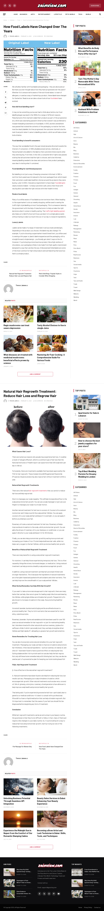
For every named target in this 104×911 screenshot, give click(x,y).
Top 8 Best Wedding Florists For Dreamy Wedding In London (87, 474)
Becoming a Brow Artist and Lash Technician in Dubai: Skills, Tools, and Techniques (51, 833)
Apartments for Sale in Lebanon (88, 414)
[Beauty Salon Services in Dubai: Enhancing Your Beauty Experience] (52, 786)
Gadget (76, 189)
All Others (77, 128)
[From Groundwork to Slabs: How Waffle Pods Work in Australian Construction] (77, 872)
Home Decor (77, 206)
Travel (75, 287)
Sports (76, 268)
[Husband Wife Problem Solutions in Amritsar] (87, 98)
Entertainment (44, 14)
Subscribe (95, 5)
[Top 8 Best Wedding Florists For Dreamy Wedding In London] (87, 460)
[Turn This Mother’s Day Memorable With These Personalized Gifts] (87, 68)
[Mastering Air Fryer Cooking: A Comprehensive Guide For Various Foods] (52, 343)
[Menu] (4, 14)
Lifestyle (58, 14)
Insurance (76, 212)
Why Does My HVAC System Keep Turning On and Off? (24, 871)
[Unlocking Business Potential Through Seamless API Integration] (18, 786)
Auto (75, 141)
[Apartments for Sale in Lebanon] (87, 402)
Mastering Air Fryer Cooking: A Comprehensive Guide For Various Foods (51, 357)
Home (16, 14)
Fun (75, 186)
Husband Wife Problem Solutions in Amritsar (88, 110)
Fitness (76, 180)
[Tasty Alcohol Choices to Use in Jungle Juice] (52, 314)
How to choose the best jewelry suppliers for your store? (89, 443)
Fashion (76, 173)
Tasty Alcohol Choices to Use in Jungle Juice (51, 326)
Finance (76, 176)
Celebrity (76, 157)
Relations (76, 258)
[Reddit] (6, 102)
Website (76, 294)
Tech (80, 14)
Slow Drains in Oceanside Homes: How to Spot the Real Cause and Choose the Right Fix (24, 893)
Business (23, 14)
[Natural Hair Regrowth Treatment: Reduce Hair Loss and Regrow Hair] (35, 426)
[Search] (100, 14)
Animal (76, 131)
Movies (76, 235)
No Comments (39, 36)
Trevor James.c (14, 36)
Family (75, 170)
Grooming (77, 199)
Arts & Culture (78, 137)
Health (76, 202)
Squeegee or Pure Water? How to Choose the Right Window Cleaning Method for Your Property (24, 882)
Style (75, 274)
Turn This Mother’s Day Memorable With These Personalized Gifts (88, 81)
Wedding (76, 297)
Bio (74, 147)
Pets (75, 245)
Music (75, 238)
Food (75, 183)
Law (75, 219)
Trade (75, 284)
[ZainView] (52, 5)
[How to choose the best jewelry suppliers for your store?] (87, 430)
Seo (75, 261)
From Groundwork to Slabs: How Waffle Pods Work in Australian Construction (92, 871)
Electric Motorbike (79, 163)
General (76, 196)
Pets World (70, 14)
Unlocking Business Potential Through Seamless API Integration (17, 801)
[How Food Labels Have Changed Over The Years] (35, 61)
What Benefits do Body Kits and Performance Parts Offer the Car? (88, 51)
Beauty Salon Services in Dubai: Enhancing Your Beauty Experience (51, 801)
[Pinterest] (6, 108)
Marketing (77, 232)
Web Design (77, 290)
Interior (76, 215)
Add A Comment (35, 374)
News (75, 242)
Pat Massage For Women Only (22, 746)
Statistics (77, 271)
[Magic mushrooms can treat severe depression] (18, 314)
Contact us (97, 907)
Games (76, 193)
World (88, 14)
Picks (75, 251)
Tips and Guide (78, 281)
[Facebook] (6, 92)
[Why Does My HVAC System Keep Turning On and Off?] (9, 872)
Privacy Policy (88, 907)
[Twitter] (6, 97)
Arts (33, 14)
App (75, 134)
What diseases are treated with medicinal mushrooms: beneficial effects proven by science (18, 358)
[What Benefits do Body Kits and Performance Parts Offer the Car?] (87, 37)
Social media (77, 264)
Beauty (76, 144)
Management (77, 229)
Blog (75, 150)
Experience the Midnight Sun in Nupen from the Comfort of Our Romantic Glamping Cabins (18, 833)
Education (77, 160)
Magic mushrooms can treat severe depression (16, 326)
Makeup (76, 225)
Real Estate (77, 255)
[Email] (6, 113)
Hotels (76, 209)
